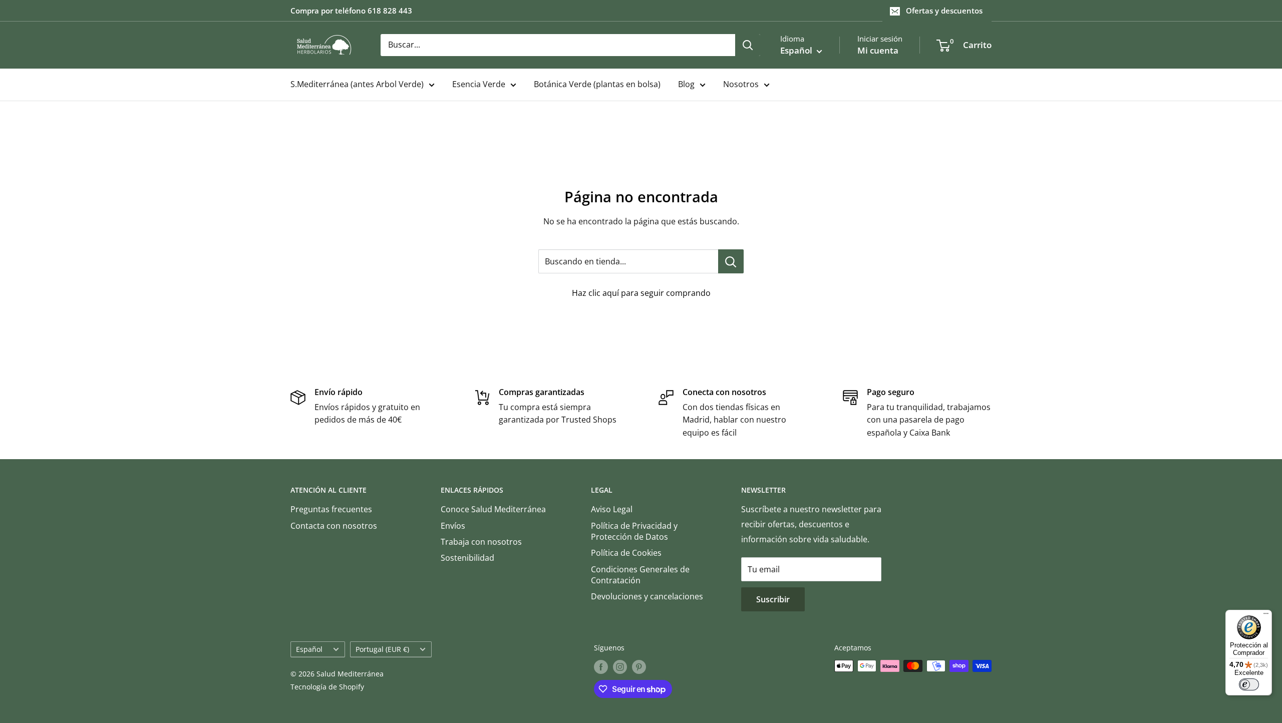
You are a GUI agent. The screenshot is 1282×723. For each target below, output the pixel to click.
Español (309, 649)
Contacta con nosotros (333, 525)
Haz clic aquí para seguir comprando (641, 292)
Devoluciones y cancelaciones (647, 596)
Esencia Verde (478, 84)
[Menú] (1266, 616)
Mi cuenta (877, 50)
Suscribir (773, 599)
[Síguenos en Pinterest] (639, 667)
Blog (686, 84)
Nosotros (741, 84)
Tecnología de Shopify (327, 686)
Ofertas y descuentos (944, 11)
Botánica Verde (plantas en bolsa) (597, 84)
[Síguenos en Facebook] (601, 667)
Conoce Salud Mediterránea (493, 509)
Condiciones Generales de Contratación (640, 575)
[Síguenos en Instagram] (620, 667)
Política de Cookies (626, 552)
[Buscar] (747, 45)
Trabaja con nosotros (481, 541)
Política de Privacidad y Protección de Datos (634, 531)
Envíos (453, 525)
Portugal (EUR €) (382, 649)
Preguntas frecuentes (331, 509)
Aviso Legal (611, 509)
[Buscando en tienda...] (731, 261)
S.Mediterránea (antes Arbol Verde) (357, 84)
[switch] (1249, 684)
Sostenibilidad (467, 557)
